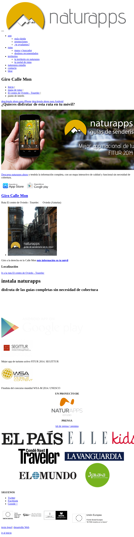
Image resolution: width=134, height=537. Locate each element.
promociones (21, 41)
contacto (12, 68)
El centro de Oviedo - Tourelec (24, 92)
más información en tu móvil (52, 260)
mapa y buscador (23, 50)
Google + (13, 503)
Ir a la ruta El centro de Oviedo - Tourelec (22, 273)
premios (74, 426)
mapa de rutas (15, 90)
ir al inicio (6, 532)
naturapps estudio (17, 65)
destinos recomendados (26, 53)
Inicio (11, 87)
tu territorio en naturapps (27, 59)
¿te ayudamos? (22, 44)
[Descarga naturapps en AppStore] (13, 188)
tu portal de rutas (23, 62)
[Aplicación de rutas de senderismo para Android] (42, 337)
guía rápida (20, 38)
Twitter (11, 497)
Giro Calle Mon (14, 195)
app (10, 35)
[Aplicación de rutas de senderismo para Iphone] (42, 315)
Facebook (13, 500)
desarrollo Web (21, 527)
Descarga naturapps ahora (14, 174)
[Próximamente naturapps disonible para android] (37, 188)
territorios (13, 56)
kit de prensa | (63, 426)
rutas (10, 47)
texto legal (6, 527)
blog (10, 71)
